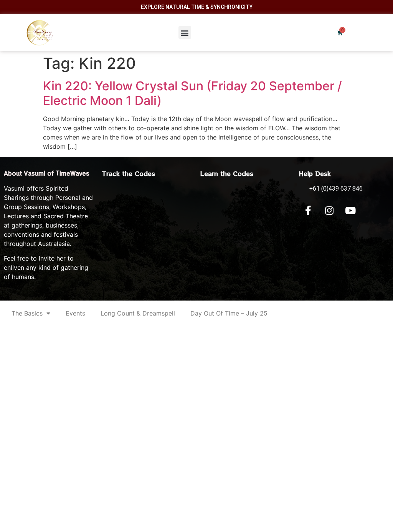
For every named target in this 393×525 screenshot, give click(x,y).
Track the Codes (128, 173)
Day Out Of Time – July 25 (229, 313)
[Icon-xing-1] (371, 210)
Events (75, 313)
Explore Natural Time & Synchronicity (197, 7)
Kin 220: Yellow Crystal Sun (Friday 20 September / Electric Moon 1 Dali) (192, 93)
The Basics (27, 313)
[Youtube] (350, 210)
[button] (184, 32)
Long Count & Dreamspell (138, 313)
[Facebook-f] (308, 210)
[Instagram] (329, 210)
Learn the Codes (226, 173)
